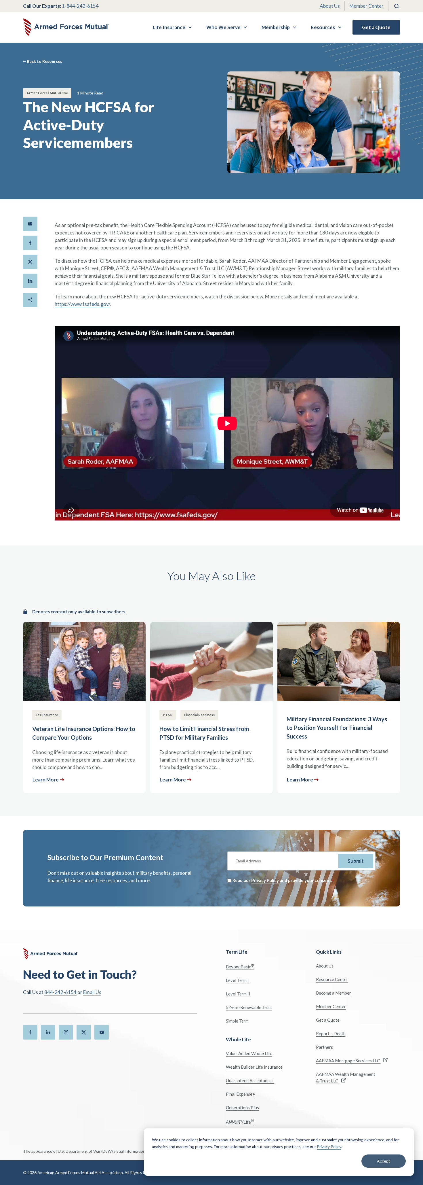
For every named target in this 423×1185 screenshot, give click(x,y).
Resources (323, 27)
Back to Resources (44, 61)
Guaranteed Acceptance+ (250, 1080)
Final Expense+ (240, 1094)
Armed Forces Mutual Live (47, 93)
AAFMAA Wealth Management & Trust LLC (345, 1077)
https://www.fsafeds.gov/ (82, 304)
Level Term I (237, 980)
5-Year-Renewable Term (249, 1007)
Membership (276, 27)
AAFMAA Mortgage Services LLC (348, 1060)
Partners (324, 1047)
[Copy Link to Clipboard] (30, 300)
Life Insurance (169, 27)
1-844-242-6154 (80, 6)
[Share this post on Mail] (30, 224)
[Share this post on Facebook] (30, 243)
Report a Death (331, 1033)
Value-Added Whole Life (249, 1053)
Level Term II (238, 993)
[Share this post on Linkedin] (30, 281)
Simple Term (237, 1020)
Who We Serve (223, 27)
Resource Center (332, 979)
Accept (383, 1161)
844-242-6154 (60, 992)
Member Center (366, 6)
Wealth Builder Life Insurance (254, 1066)
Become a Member (333, 992)
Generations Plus (242, 1107)
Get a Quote (376, 27)
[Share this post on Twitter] (30, 262)
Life (240, 1121)
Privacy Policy (329, 1146)
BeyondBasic (240, 966)
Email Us (92, 992)
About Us (330, 6)
